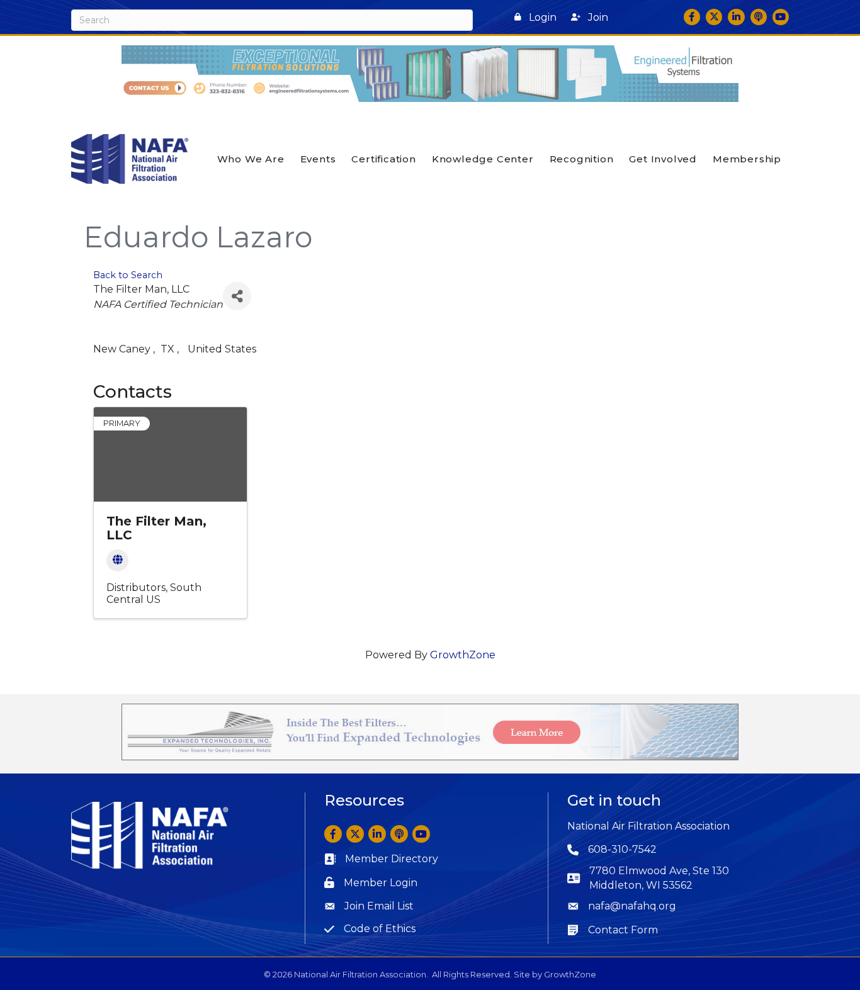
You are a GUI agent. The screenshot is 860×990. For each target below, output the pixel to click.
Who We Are (251, 159)
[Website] (117, 560)
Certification (383, 159)
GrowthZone (462, 655)
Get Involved (663, 159)
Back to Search (127, 275)
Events (318, 159)
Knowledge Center (483, 159)
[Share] (237, 296)
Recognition (582, 159)
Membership (747, 159)
